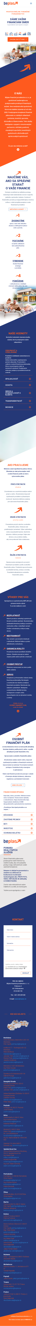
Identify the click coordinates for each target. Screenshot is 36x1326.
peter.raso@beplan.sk (19, 1102)
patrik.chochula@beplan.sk (12, 1188)
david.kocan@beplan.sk (20, 1242)
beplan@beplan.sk (20, 999)
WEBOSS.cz (28, 1319)
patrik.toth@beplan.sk (18, 1088)
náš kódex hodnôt (17, 209)
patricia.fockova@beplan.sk (13, 1220)
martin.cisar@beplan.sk (11, 1240)
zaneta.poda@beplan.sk (20, 1058)
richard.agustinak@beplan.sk (13, 1161)
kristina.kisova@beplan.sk (12, 1121)
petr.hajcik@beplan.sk (18, 1044)
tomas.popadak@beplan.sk (13, 1273)
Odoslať (25, 973)
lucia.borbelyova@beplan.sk (13, 1135)
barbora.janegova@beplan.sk (13, 1210)
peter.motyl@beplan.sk (11, 1232)
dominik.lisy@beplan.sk (20, 1145)
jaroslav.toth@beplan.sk (21, 1056)
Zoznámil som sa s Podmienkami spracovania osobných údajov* (16, 967)
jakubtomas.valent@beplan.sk (14, 1251)
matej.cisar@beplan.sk (11, 1157)
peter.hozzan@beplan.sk (12, 1070)
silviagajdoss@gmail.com (12, 1180)
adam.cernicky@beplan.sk (12, 1166)
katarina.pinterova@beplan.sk (13, 1126)
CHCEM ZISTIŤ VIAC (17, 39)
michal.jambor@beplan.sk (12, 1288)
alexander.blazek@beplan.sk (13, 1261)
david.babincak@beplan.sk (12, 1247)
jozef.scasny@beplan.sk (12, 1112)
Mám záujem (17, 785)
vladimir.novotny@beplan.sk (13, 1236)
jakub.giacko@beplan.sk (21, 1278)
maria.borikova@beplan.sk (12, 1054)
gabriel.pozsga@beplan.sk (12, 1078)
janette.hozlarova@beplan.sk (13, 1062)
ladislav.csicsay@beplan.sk (13, 1100)
